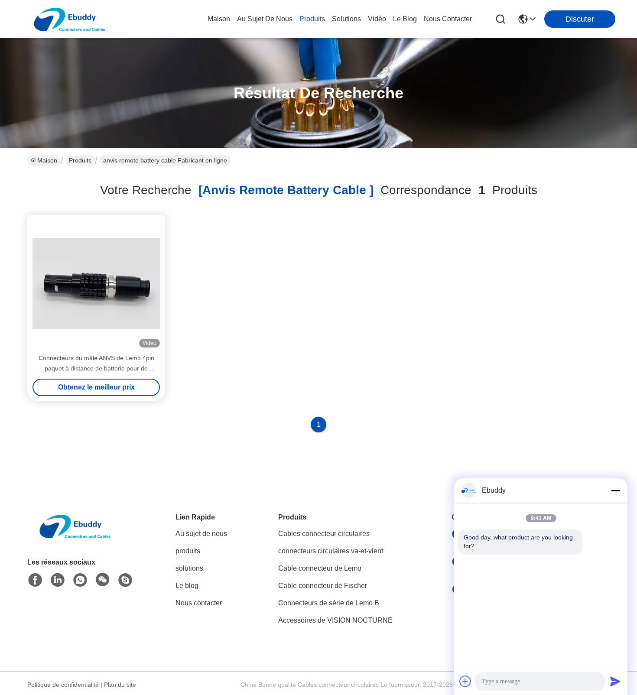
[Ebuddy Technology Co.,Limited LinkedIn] (57, 580)
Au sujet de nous (201, 533)
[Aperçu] (75, 536)
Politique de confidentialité (63, 684)
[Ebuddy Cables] (125, 580)
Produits (80, 160)
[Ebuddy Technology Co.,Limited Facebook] (35, 580)
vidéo (377, 19)
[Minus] (615, 490)
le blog (405, 19)
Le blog (187, 585)
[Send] (615, 681)
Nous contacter (199, 603)
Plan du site (120, 684)
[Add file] (465, 681)
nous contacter (448, 19)
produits (312, 19)
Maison (219, 19)
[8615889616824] (80, 580)
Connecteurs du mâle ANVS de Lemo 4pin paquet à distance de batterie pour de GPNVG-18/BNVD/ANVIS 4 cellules (96, 368)
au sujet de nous (264, 19)
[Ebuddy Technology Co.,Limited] (69, 19)
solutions (346, 19)
